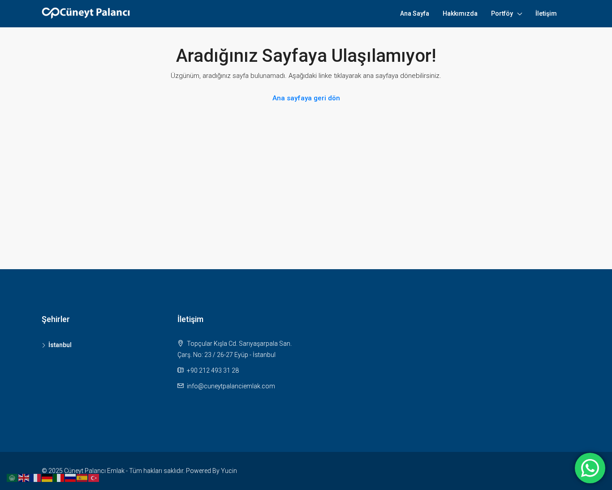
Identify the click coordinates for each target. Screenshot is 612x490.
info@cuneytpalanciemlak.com (231, 386)
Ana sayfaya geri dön (306, 98)
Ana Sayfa (414, 13)
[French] (36, 477)
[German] (47, 477)
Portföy (502, 13)
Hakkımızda (460, 13)
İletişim (546, 13)
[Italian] (59, 477)
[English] (24, 477)
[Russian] (71, 477)
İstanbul (60, 344)
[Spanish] (82, 477)
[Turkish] (94, 477)
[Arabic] (12, 477)
